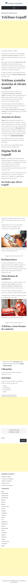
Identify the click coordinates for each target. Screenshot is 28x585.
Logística (3, 515)
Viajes (3, 545)
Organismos (4, 521)
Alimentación (5, 13)
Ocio (2, 519)
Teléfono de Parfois (6, 481)
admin (15, 50)
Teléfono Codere (14, 432)
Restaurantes (13, 13)
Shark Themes (14, 582)
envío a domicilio (12, 395)
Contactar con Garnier (7, 485)
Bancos (3, 500)
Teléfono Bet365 (14, 430)
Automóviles (4, 497)
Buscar (3, 438)
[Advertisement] (14, 34)
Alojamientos (4, 495)
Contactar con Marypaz (7, 479)
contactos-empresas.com (18, 74)
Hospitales (4, 513)
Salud (2, 530)
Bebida (3, 502)
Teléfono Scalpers (6, 476)
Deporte (3, 511)
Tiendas (3, 539)
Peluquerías (4, 524)
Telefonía (3, 537)
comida (4, 395)
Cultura (3, 508)
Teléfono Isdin (5, 483)
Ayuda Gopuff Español (17, 135)
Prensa (3, 526)
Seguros (3, 535)
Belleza (3, 504)
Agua (2, 491)
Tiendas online (5, 541)
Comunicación (5, 506)
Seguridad (4, 532)
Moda (2, 517)
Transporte (4, 543)
